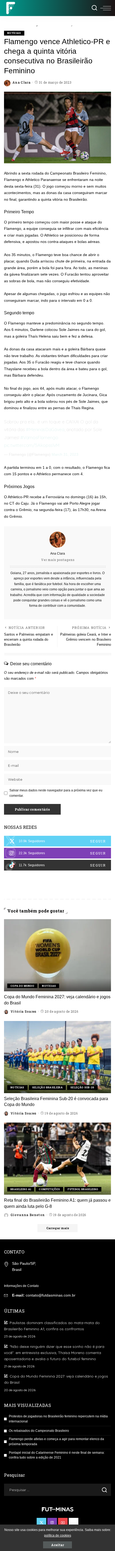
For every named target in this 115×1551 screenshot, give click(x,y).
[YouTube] (63, 1522)
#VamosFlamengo (39, 437)
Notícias (14, 33)
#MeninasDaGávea (45, 429)
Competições (49, 1189)
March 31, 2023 (65, 454)
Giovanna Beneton (27, 1215)
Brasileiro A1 (20, 1189)
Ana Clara (21, 82)
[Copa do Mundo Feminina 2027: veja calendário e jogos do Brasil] (57, 955)
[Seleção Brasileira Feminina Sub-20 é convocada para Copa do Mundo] (57, 1057)
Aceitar (57, 1545)
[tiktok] (57, 865)
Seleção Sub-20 (82, 1087)
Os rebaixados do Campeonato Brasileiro (39, 1431)
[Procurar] (94, 8)
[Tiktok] (73, 1522)
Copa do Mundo (22, 986)
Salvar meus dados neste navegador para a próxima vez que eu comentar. (55, 793)
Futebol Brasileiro (83, 1189)
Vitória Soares (23, 1011)
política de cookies (57, 1535)
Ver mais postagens (57, 560)
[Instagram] (57, 853)
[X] (57, 841)
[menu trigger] (105, 8)
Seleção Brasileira (47, 1087)
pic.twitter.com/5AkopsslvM (32, 445)
